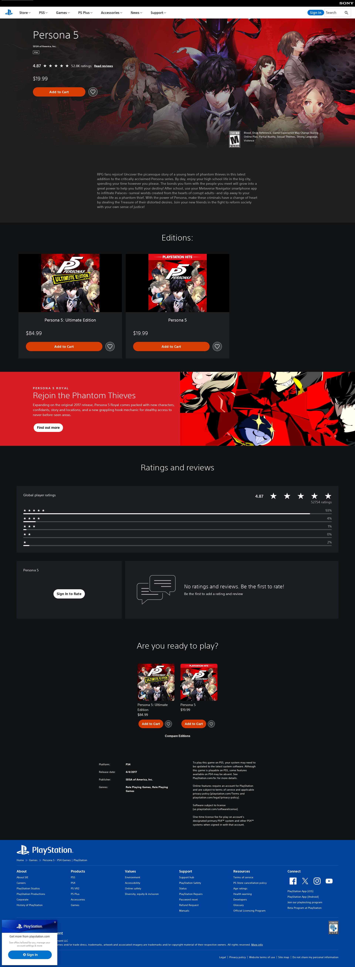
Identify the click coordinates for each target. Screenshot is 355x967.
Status (183, 888)
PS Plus (84, 13)
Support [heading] (185, 871)
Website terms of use (262, 957)
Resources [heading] (241, 871)
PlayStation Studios (28, 888)
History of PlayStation (30, 905)
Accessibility (132, 883)
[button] (69, 594)
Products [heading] (78, 871)
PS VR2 (75, 888)
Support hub (186, 877)
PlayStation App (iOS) (300, 891)
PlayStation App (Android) (303, 896)
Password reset (188, 899)
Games (61, 13)
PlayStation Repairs (191, 894)
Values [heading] (130, 871)
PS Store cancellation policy (250, 883)
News (135, 13)
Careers (21, 883)
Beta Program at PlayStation (305, 907)
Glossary (238, 905)
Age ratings (240, 888)
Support (157, 13)
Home (20, 860)
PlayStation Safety (190, 883)
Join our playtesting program (305, 902)
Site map (283, 957)
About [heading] (22, 871)
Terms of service (243, 877)
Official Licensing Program (249, 910)
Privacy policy (237, 957)
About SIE (22, 877)
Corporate (22, 899)
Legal (222, 957)
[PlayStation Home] (8, 13)
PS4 (73, 883)
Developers (240, 899)
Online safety (133, 888)
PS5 (42, 13)
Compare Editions (177, 736)
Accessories (110, 13)
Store (23, 13)
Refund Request (189, 905)
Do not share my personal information (315, 957)
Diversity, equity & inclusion (142, 894)
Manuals (184, 910)
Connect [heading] (294, 871)
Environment (132, 877)
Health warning (242, 894)
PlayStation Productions (31, 894)
